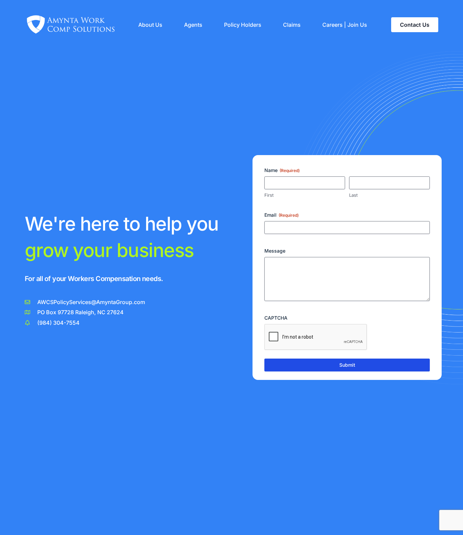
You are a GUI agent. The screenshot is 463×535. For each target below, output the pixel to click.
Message (274, 251)
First (269, 195)
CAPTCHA (275, 318)
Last (353, 195)
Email (281, 215)
